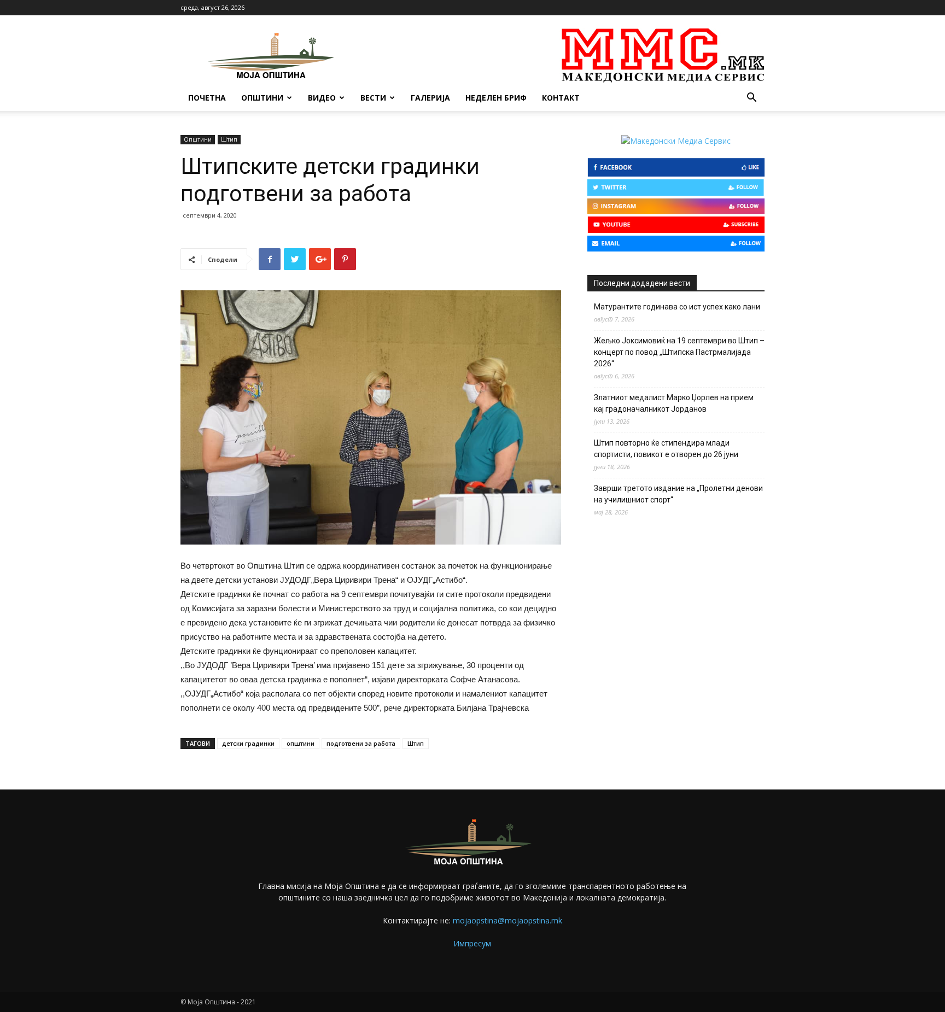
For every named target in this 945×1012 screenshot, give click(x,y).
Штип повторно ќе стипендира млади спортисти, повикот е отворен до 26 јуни (666, 448)
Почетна (207, 97)
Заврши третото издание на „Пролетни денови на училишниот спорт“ (678, 494)
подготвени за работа (360, 743)
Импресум (472, 943)
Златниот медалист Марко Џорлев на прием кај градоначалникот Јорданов (674, 403)
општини (300, 743)
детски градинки (248, 743)
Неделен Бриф (496, 97)
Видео (322, 97)
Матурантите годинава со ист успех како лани (677, 306)
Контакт (561, 97)
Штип (229, 139)
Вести (373, 97)
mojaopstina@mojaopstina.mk (507, 920)
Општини (262, 97)
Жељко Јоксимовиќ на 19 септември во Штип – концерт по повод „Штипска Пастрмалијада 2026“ (679, 352)
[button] (751, 98)
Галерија (430, 97)
